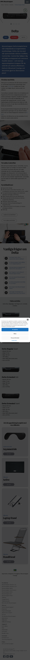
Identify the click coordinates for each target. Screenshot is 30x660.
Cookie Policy (14, 340)
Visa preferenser (15, 338)
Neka (15, 334)
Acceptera (15, 330)
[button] (27, 319)
